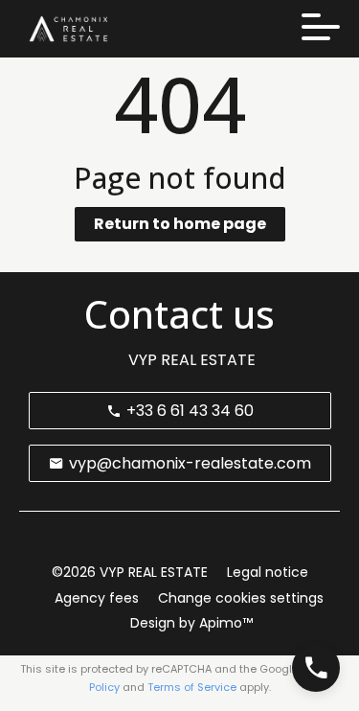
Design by (189, 622)
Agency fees (97, 598)
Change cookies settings (241, 598)
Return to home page (180, 224)
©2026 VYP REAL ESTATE (130, 572)
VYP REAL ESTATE (192, 360)
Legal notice (267, 572)
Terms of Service (191, 687)
